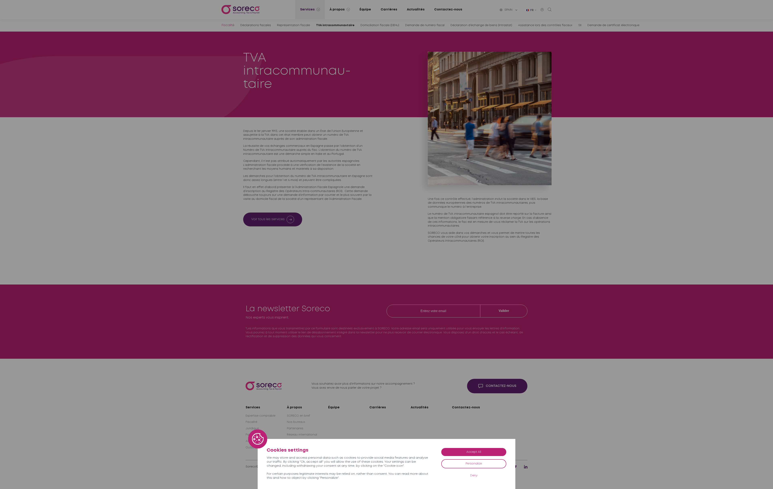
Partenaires (295, 428)
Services (253, 407)
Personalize (474, 463)
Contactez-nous (448, 9)
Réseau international (302, 435)
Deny (473, 475)
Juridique (252, 428)
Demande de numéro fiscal (424, 25)
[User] (542, 9)
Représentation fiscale (293, 25)
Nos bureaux (296, 422)
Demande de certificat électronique (613, 25)
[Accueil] (240, 9)
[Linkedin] (525, 466)
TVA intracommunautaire (335, 25)
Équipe (365, 9)
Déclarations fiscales (255, 25)
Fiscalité (227, 25)
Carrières (389, 9)
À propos (294, 407)
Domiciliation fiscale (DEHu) (380, 25)
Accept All (473, 452)
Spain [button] (508, 10)
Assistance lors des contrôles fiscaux (545, 25)
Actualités (416, 9)
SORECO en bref (298, 416)
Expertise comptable (260, 416)
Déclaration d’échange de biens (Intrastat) (481, 25)
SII (579, 25)
